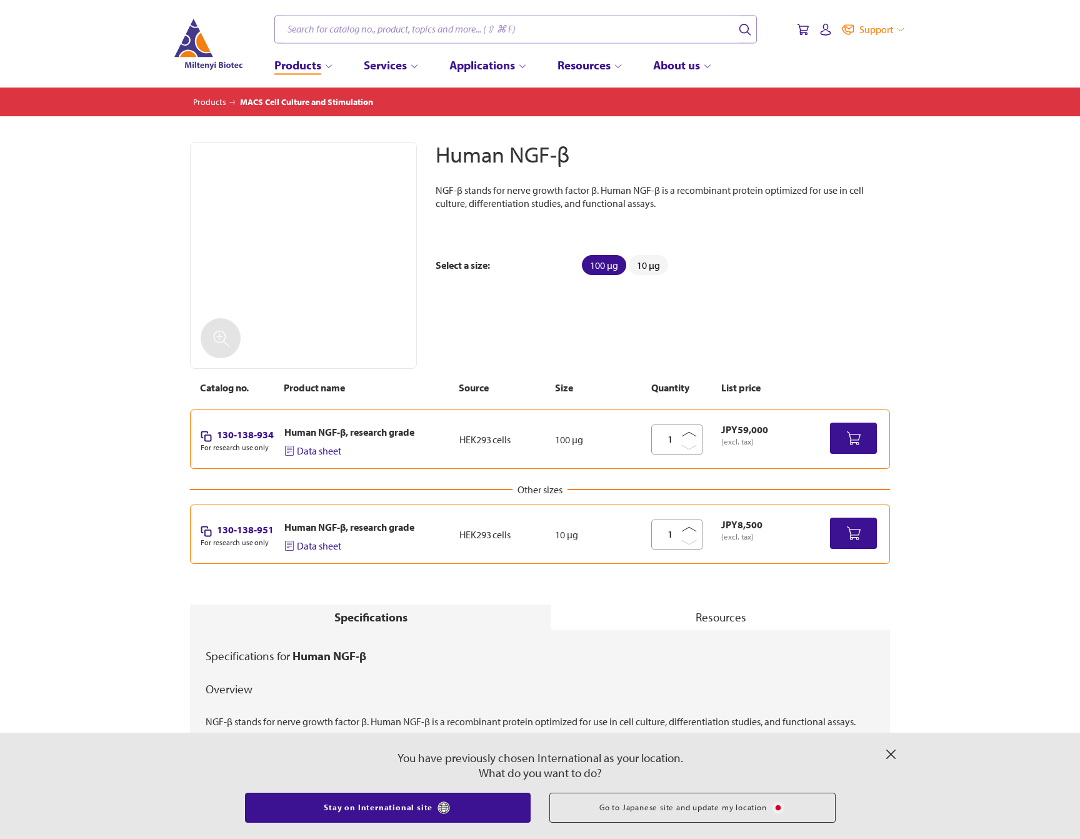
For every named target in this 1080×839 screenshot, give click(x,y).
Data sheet (319, 451)
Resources (721, 617)
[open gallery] (303, 255)
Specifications (371, 617)
